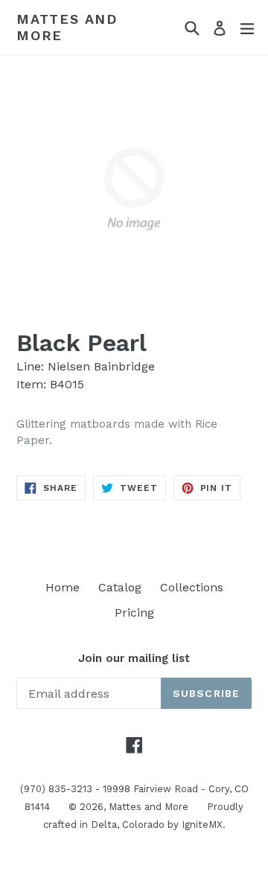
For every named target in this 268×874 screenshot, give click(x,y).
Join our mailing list (134, 658)
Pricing (134, 612)
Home (62, 587)
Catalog (119, 587)
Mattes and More (67, 27)
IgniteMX (202, 824)
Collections (191, 587)
